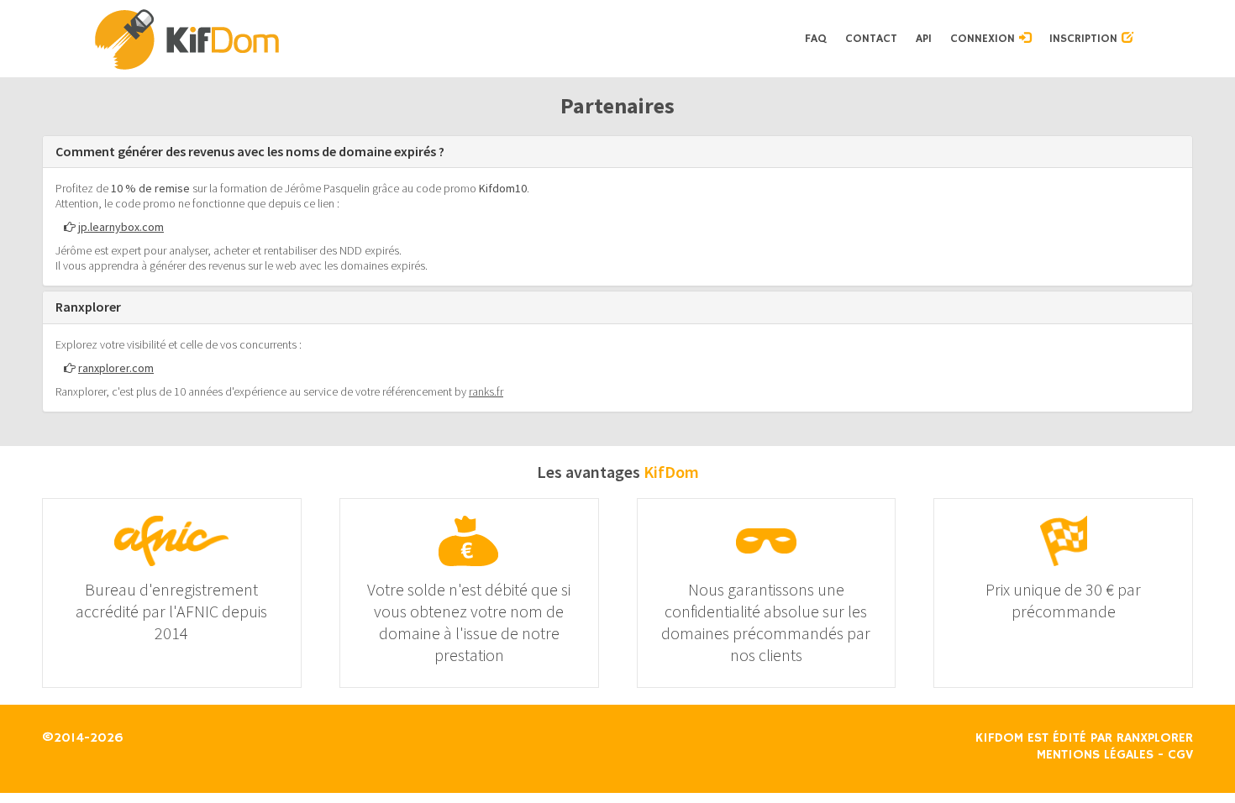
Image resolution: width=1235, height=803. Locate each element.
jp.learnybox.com (121, 226)
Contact (871, 38)
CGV (1180, 755)
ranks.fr (486, 391)
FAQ (816, 38)
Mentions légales (1095, 755)
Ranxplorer (1155, 738)
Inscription (1085, 38)
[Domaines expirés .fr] (444, 38)
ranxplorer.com (116, 367)
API (924, 38)
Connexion (984, 38)
